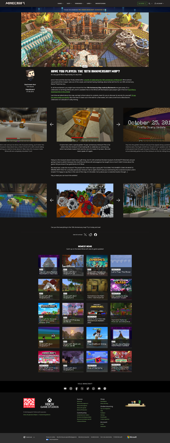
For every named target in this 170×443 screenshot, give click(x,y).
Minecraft (79, 401)
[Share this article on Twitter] (85, 234)
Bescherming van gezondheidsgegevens (67, 437)
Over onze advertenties (106, 437)
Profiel (102, 424)
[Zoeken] (151, 3)
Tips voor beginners (105, 408)
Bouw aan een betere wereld (84, 419)
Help (101, 410)
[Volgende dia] (118, 124)
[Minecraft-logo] (15, 3)
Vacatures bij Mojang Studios (84, 417)
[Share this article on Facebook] (95, 234)
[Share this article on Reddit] (90, 234)
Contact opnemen (104, 419)
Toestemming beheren (44, 414)
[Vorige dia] (51, 124)
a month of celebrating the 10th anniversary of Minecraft (103, 80)
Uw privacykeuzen (53, 439)
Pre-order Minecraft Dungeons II (91, 10)
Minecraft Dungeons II (82, 403)
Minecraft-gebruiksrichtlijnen (30, 414)
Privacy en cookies (50, 437)
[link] (65, 388)
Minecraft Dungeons (82, 405)
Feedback (102, 413)
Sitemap (102, 415)
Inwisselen (103, 426)
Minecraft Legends (81, 407)
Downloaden (103, 417)
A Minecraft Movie (81, 421)
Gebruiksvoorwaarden (83, 437)
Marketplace (103, 401)
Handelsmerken (95, 437)
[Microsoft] (132, 437)
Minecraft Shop (104, 403)
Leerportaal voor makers (83, 415)
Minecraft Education (82, 410)
